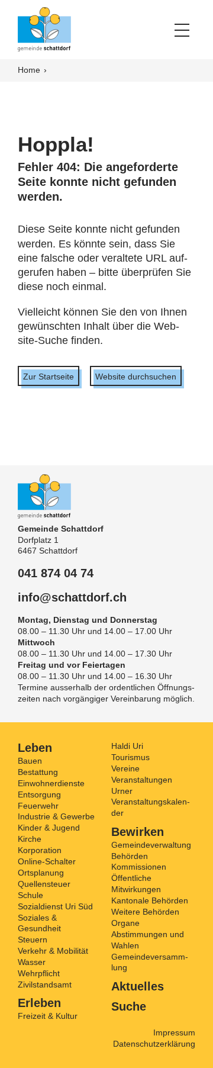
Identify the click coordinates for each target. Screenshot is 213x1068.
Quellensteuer (44, 884)
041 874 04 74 (55, 573)
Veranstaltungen (141, 779)
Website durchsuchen (135, 376)
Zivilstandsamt (45, 984)
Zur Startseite (48, 376)
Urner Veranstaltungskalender (150, 802)
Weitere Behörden (145, 911)
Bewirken (137, 831)
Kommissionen (138, 866)
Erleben (39, 1002)
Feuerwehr (38, 805)
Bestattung (38, 772)
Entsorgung (39, 794)
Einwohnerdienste (51, 783)
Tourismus (130, 757)
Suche (128, 1006)
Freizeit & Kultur (48, 1016)
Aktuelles (137, 986)
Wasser (32, 962)
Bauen (30, 760)
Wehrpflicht (39, 973)
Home (30, 70)
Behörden (129, 856)
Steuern (32, 939)
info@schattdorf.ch (72, 597)
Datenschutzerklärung (154, 1043)
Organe (125, 923)
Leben (35, 747)
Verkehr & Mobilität (53, 951)
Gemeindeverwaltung (151, 845)
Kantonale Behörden (149, 900)
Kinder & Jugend (49, 827)
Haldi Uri (127, 746)
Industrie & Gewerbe (56, 816)
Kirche (29, 839)
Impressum (174, 1032)
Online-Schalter (47, 861)
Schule (30, 895)
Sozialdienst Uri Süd (55, 906)
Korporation (40, 850)
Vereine (125, 768)
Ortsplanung (41, 872)
